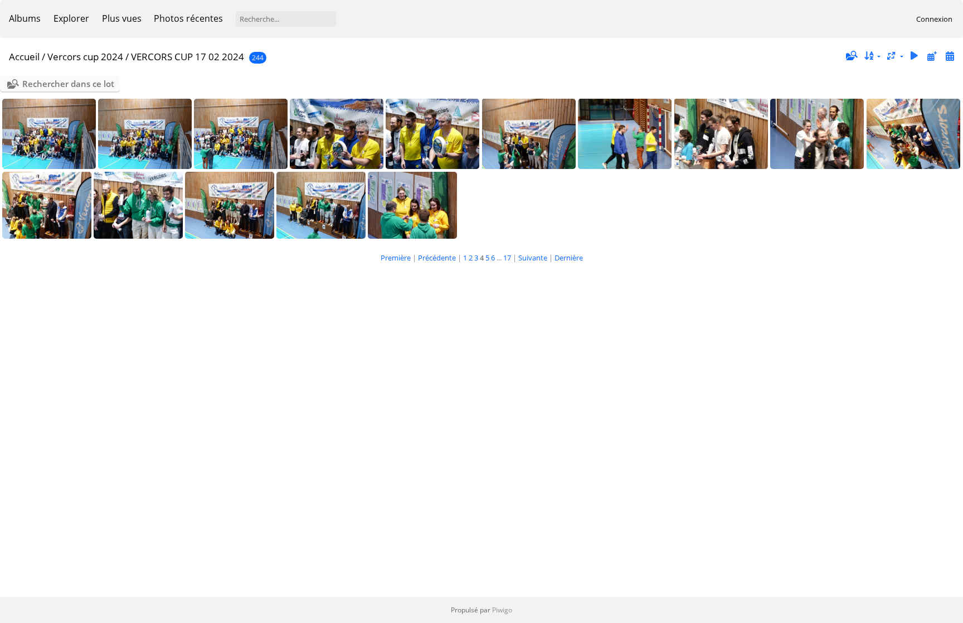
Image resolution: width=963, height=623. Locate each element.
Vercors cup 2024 (85, 56)
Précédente (437, 258)
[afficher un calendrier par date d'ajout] (931, 56)
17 (507, 258)
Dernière (569, 258)
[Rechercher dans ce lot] (851, 55)
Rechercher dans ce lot (68, 83)
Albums (25, 18)
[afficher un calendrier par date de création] (949, 56)
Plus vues (122, 18)
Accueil (24, 56)
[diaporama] (914, 56)
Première (396, 258)
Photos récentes (188, 18)
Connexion (934, 19)
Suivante (532, 258)
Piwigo (502, 610)
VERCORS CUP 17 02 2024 (187, 56)
